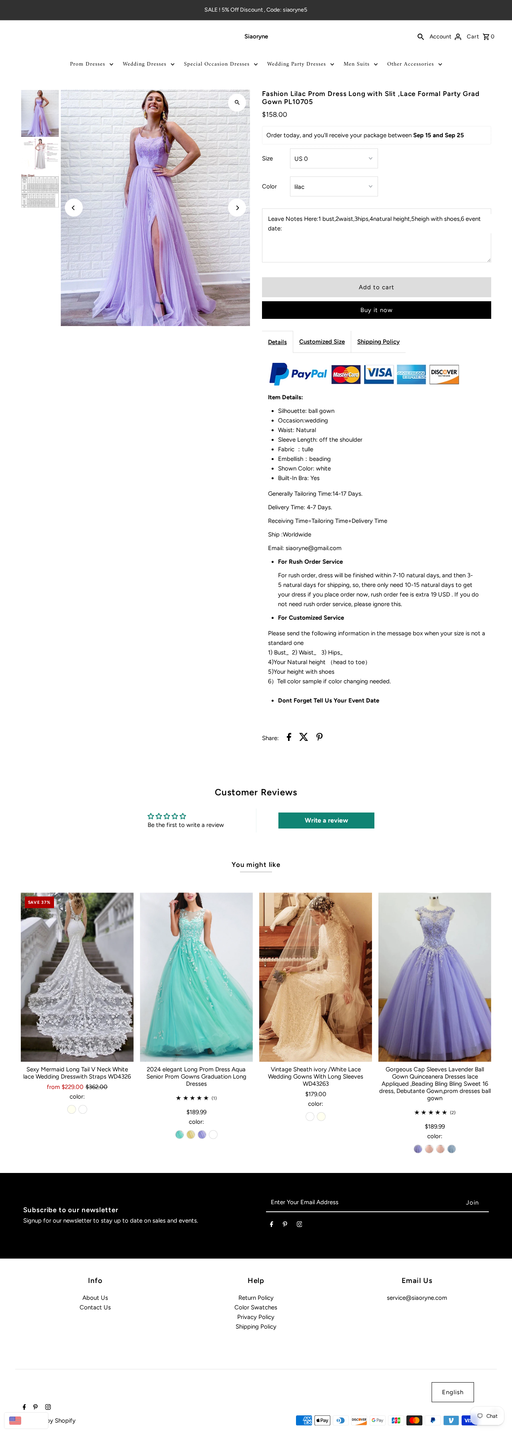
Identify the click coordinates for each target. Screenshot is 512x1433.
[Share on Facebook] (289, 738)
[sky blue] (452, 1149)
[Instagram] (299, 1226)
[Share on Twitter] (303, 738)
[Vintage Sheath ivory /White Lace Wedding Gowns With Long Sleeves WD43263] (315, 977)
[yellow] (191, 1135)
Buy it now (376, 310)
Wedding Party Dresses (296, 64)
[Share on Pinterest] (319, 738)
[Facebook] (271, 1226)
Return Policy (256, 1297)
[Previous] (74, 208)
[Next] (237, 208)
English (453, 1392)
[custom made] (213, 1135)
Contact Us (95, 1307)
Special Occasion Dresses (217, 64)
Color (269, 186)
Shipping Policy (378, 341)
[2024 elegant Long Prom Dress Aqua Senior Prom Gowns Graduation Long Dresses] (196, 977)
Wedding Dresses (144, 64)
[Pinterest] (285, 1226)
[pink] (429, 1149)
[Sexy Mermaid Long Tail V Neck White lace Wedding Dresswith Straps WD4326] (77, 977)
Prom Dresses (87, 64)
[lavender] (202, 1135)
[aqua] (180, 1135)
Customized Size (322, 341)
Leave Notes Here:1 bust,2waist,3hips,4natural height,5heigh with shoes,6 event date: (374, 223)
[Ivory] (72, 1109)
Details (277, 342)
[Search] (421, 36)
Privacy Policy (255, 1317)
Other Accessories (410, 64)
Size (267, 158)
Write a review (326, 820)
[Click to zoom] (237, 103)
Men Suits (357, 64)
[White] (83, 1109)
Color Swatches (255, 1307)
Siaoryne (256, 36)
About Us (95, 1297)
